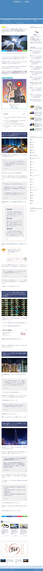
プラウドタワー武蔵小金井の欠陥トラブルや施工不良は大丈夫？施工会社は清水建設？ (15, 121)
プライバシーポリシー (8, 23)
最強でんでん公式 (14, 107)
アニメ (32, 164)
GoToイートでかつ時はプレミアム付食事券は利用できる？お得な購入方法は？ (36, 62)
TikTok (32, 144)
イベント (33, 167)
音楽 (32, 203)
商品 (32, 192)
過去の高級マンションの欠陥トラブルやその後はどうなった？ (15, 127)
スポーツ (33, 172)
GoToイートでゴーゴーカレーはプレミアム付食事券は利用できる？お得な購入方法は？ (36, 57)
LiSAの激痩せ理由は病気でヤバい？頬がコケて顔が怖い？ (36, 100)
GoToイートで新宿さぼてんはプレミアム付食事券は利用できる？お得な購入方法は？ (36, 68)
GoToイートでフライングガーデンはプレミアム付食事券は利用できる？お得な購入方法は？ (36, 89)
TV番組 (35, 20)
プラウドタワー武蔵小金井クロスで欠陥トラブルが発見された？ (15, 118)
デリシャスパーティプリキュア (22, 20)
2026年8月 (33, 210)
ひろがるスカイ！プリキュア (35, 159)
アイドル (33, 162)
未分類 (32, 195)
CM (32, 139)
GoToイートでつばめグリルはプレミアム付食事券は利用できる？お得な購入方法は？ (36, 96)
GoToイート (33, 142)
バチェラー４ (33, 187)
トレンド (33, 179)
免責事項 (11, 569)
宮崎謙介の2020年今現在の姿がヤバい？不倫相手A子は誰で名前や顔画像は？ (36, 73)
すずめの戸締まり (7, 20)
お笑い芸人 (33, 152)
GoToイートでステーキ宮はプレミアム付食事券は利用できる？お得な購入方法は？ (36, 78)
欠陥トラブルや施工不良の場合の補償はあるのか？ (15, 123)
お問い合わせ (20, 23)
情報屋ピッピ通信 (21, 2)
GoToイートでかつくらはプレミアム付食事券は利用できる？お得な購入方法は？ (36, 51)
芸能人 (32, 200)
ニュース (33, 184)
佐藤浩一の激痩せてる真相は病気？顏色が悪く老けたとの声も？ (36, 84)
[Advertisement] (21, 11)
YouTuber (33, 150)
